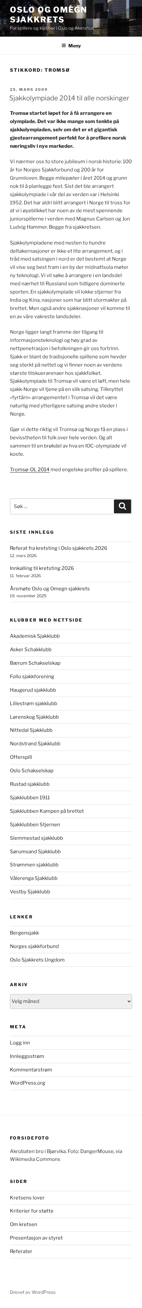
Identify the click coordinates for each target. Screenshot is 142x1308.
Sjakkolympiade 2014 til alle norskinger (69, 98)
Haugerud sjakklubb (33, 690)
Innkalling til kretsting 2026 (42, 568)
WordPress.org (27, 1083)
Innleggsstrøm (27, 1056)
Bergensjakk (24, 933)
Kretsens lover (27, 1198)
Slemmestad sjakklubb (36, 838)
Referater (21, 1251)
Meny (74, 45)
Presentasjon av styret (36, 1238)
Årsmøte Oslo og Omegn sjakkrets (50, 589)
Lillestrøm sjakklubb (33, 703)
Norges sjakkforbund (34, 946)
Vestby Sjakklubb (30, 892)
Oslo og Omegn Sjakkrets (48, 14)
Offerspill (21, 757)
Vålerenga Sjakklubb (33, 878)
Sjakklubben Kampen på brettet (47, 811)
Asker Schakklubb (31, 650)
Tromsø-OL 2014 (30, 470)
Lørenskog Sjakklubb (34, 717)
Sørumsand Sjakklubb (35, 852)
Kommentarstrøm (31, 1070)
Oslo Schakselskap (31, 771)
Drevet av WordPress (32, 1292)
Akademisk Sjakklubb (35, 636)
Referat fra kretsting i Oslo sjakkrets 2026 (58, 548)
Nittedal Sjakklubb (31, 730)
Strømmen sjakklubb (34, 865)
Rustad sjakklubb (30, 784)
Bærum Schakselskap (35, 663)
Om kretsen (23, 1224)
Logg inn (20, 1043)
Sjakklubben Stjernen (35, 825)
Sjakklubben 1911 (30, 798)
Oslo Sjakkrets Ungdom (37, 960)
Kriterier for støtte (31, 1211)
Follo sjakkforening (32, 677)
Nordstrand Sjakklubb (35, 744)
